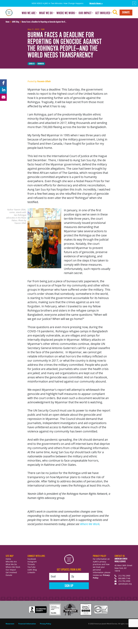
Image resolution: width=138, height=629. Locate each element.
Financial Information (27, 624)
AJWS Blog (32, 569)
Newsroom (10, 624)
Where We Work (89, 524)
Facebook (31, 559)
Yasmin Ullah (44, 81)
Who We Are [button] (28, 13)
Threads (31, 564)
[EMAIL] (3, 97)
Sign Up (69, 586)
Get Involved (11, 572)
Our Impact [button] (85, 13)
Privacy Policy (45, 624)
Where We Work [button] (65, 13)
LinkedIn (31, 572)
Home (8, 559)
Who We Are (11, 561)
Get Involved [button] (102, 13)
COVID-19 (31, 63)
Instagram (32, 561)
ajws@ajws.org (125, 583)
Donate (126, 12)
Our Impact (11, 569)
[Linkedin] (3, 90)
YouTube (31, 567)
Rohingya (41, 63)
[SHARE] (3, 82)
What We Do (11, 564)
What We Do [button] (46, 13)
